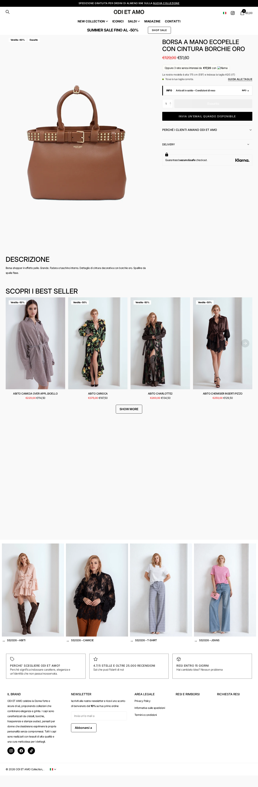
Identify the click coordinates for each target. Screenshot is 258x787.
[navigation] (245, 343)
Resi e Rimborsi (188, 694)
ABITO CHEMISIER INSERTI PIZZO (223, 393)
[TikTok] (31, 750)
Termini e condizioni (145, 714)
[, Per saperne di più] (233, 13)
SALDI (132, 21)
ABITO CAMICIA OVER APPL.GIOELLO (35, 393)
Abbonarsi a (84, 728)
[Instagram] (11, 750)
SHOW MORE (129, 409)
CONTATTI (172, 21)
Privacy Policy (142, 700)
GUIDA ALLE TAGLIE (240, 79)
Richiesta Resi (228, 694)
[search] (7, 12)
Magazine (152, 21)
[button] (171, 100)
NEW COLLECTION (91, 21)
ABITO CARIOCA (98, 393)
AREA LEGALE (144, 694)
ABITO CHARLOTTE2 (160, 393)
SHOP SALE (159, 30)
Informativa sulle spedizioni (149, 707)
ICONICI (118, 21)
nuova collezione (166, 3)
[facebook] (21, 750)
